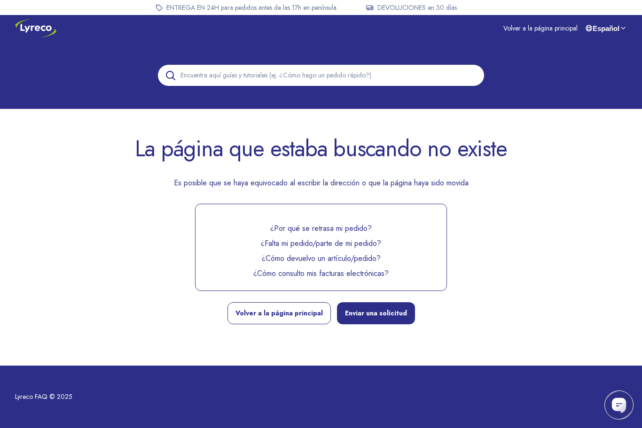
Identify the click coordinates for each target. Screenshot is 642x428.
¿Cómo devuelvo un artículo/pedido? (321, 258)
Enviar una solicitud (376, 313)
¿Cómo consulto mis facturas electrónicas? (321, 273)
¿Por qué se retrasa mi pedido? (321, 228)
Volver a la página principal (540, 28)
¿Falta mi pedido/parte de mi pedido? (321, 243)
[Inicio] (35, 28)
